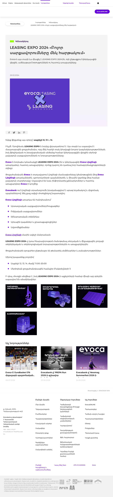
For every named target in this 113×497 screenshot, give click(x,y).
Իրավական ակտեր (43, 424)
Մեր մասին (36, 3)
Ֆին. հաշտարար (67, 437)
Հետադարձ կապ (92, 433)
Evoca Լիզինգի (14, 235)
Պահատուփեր (91, 409)
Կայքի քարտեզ (91, 438)
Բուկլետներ (89, 428)
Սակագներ (40, 428)
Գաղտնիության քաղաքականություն (68, 431)
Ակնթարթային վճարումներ (22, 3)
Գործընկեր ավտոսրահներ (41, 444)
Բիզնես (10, 3)
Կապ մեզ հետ (60, 465)
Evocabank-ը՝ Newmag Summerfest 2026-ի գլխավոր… (87, 374)
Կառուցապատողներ (44, 438)
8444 (94, 465)
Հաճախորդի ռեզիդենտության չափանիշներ (67, 418)
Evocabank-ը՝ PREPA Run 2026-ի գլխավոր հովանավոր (53, 374)
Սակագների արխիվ (43, 450)
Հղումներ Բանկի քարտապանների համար (67, 454)
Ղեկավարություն (42, 409)
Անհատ (4, 3)
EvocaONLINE (102, 12)
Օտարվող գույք (42, 433)
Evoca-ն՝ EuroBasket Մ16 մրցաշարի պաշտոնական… (20, 374)
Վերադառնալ (15, 24)
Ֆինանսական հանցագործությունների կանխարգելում (70, 444)
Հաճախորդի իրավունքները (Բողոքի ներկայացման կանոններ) (70, 408)
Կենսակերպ (53, 22)
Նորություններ (45, 3)
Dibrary (87, 424)
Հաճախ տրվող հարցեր (95, 414)
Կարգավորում (66, 426)
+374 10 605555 (79, 465)
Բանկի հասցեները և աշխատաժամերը (43, 467)
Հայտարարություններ (94, 419)
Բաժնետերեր (41, 414)
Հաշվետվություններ (43, 419)
